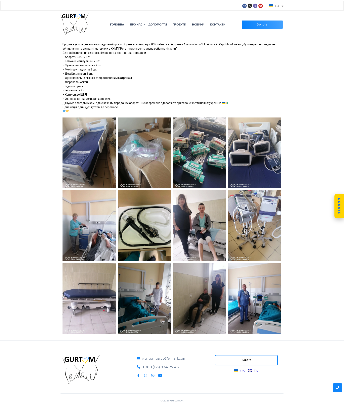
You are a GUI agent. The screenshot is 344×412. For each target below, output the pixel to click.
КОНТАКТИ (217, 24)
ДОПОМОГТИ (158, 24)
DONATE (339, 206)
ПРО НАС (136, 24)
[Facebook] (244, 6)
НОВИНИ (198, 24)
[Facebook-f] (138, 375)
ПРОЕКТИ (179, 24)
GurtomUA (177, 400)
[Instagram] (250, 6)
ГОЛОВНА (117, 24)
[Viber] (255, 6)
